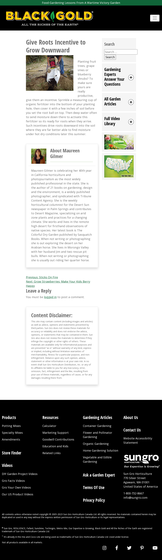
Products (9, 417)
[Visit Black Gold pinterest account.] (142, 547)
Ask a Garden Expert (99, 475)
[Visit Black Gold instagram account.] (104, 547)
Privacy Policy (94, 500)
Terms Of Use (93, 487)
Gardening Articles (97, 417)
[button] (119, 77)
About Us (130, 417)
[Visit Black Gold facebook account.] (117, 547)
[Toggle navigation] (154, 18)
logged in (50, 297)
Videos (7, 465)
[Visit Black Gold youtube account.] (155, 547)
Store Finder (11, 453)
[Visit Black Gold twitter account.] (129, 547)
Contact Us (132, 430)
